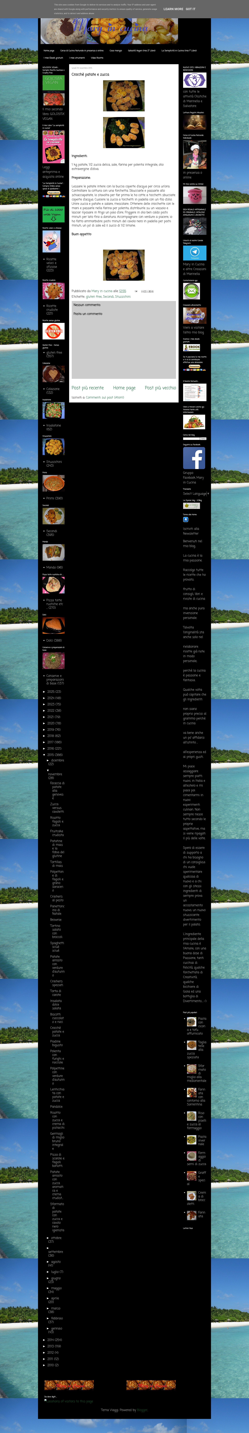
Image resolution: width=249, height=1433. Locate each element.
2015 (51, 755)
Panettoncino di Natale (57, 910)
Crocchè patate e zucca (57, 1032)
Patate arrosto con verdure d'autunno (57, 966)
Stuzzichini (123, 296)
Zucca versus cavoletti (57, 808)
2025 (51, 692)
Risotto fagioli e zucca (56, 821)
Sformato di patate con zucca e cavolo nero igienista (57, 1217)
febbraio (57, 1318)
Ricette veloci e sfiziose (51, 263)
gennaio (56, 1328)
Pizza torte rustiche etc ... (54, 604)
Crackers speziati (56, 983)
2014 (51, 1340)
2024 (51, 698)
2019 (51, 729)
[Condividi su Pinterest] (152, 291)
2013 (51, 1346)
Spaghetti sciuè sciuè (57, 947)
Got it (191, 9)
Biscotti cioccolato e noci (57, 1018)
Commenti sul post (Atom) (105, 397)
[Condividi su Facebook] (150, 291)
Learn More (173, 9)
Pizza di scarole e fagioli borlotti (57, 1160)
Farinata (201, 1214)
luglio (55, 1272)
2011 (50, 1359)
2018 (51, 736)
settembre (55, 1252)
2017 (51, 742)
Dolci (49, 640)
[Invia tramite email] (142, 291)
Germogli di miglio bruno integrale (57, 1141)
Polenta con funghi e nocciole (57, 1057)
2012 (51, 1352)
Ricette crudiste (52, 308)
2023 (51, 704)
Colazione (53, 389)
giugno (56, 1278)
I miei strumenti (77, 58)
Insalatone (53, 425)
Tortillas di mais (56, 864)
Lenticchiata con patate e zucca (57, 1095)
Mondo (51, 567)
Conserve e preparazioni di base (55, 680)
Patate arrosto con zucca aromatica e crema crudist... (56, 1185)
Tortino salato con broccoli (56, 931)
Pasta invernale (202, 1140)
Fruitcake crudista (57, 833)
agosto (56, 1262)
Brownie (55, 919)
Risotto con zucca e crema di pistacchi (57, 1120)
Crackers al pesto (56, 898)
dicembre (57, 760)
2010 (51, 1365)
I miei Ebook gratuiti (53, 58)
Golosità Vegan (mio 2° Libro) (141, 50)
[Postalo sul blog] (145, 291)
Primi (50, 498)
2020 (51, 723)
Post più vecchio (160, 388)
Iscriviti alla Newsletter (191, 531)
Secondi (108, 296)
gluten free (94, 296)
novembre (55, 774)
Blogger (142, 1410)
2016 (51, 748)
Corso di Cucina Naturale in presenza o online (81, 50)
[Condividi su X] (147, 291)
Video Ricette (97, 58)
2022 (51, 710)
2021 (51, 717)
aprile (55, 1298)
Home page (49, 50)
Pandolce (56, 1106)
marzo (55, 1308)
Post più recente (88, 388)
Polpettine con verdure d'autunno (57, 1076)
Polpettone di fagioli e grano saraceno (57, 881)
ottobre (56, 1238)
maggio (56, 1288)
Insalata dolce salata (56, 1005)
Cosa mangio (116, 50)
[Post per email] (135, 291)
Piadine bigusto (56, 1043)
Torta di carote (55, 993)
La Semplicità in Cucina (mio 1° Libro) (179, 50)
